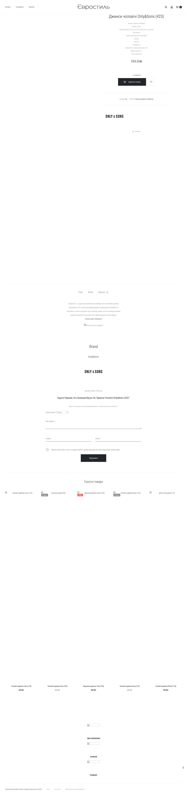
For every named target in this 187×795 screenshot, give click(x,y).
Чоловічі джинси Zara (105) (57, 686)
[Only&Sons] (114, 116)
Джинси (143, 99)
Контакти (57, 789)
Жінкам (31, 7)
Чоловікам (19, 7)
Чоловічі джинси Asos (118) (21, 686)
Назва (49, 439)
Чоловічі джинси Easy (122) (130, 686)
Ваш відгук (50, 421)
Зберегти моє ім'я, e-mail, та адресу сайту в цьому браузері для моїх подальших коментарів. (85, 450)
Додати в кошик (134, 82)
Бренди (7, 7)
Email (97, 439)
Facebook (137, 131)
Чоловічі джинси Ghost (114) (165, 686)
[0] (177, 7)
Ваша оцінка (51, 412)
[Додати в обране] (151, 82)
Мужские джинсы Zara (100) (93, 686)
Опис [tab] (80, 292)
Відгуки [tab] (103, 292)
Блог (48, 789)
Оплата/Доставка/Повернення (75, 789)
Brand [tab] (90, 292)
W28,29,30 (138, 99)
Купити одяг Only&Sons (93, 319)
